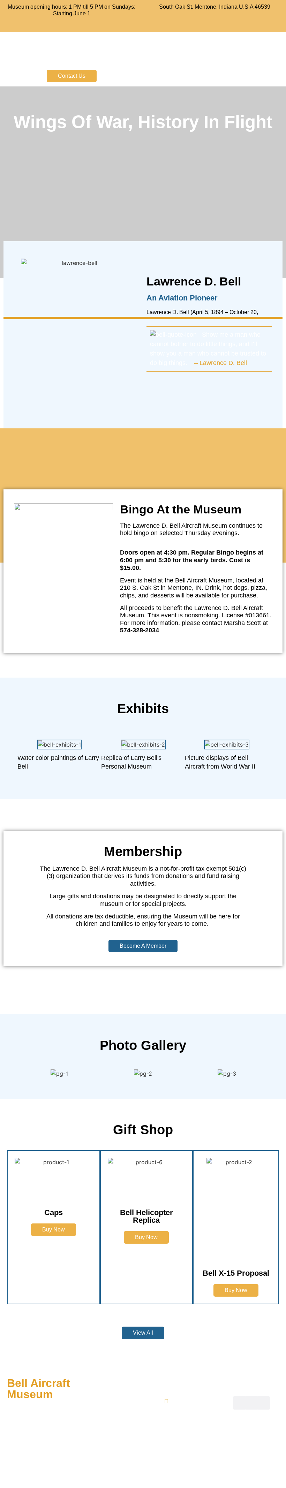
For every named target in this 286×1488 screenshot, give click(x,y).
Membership (123, 1409)
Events (116, 1396)
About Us (119, 1384)
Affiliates (118, 1421)
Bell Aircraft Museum (143, 49)
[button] (214, 76)
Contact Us (121, 1434)
